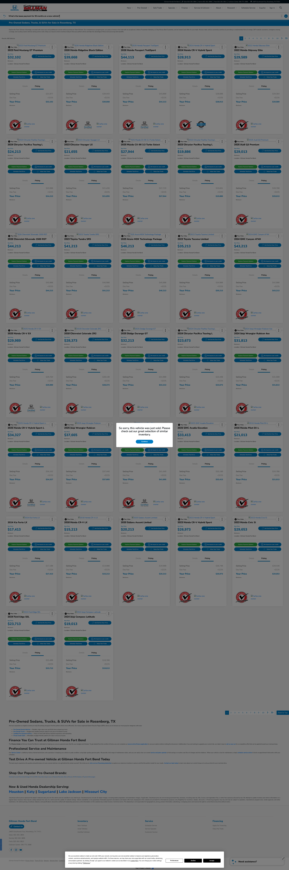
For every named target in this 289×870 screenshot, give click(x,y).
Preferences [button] (86, 863)
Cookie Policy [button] (134, 861)
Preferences (174, 860)
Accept (212, 860)
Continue (144, 442)
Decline (193, 860)
